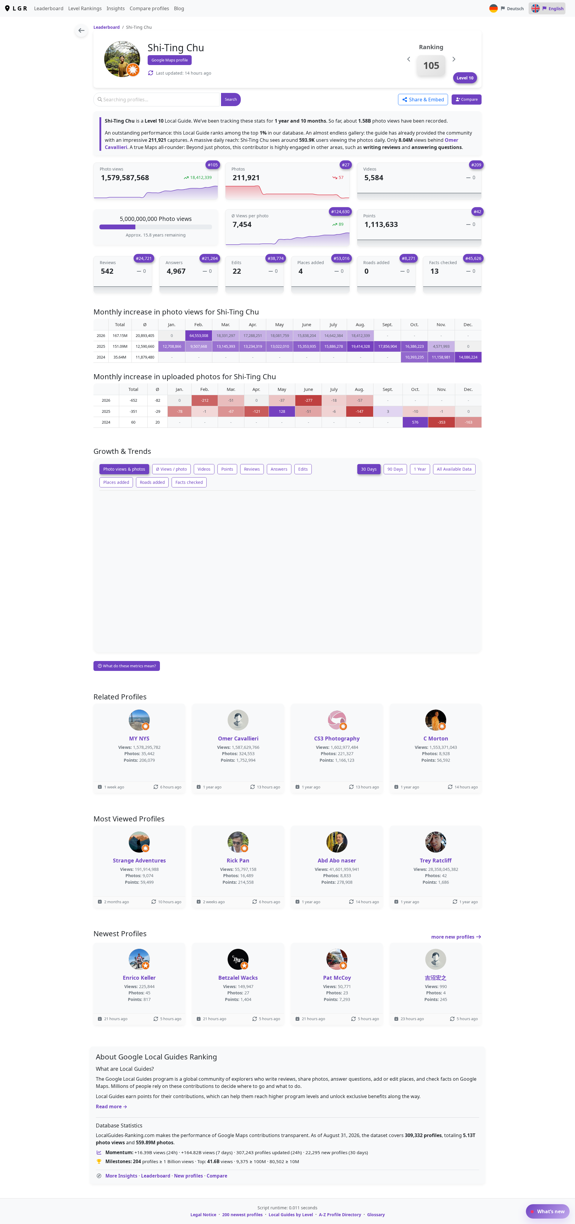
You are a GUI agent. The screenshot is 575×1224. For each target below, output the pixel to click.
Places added (116, 482)
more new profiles (453, 937)
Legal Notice (203, 1214)
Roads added (152, 482)
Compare (217, 1176)
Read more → (111, 1106)
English (556, 8)
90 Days (395, 469)
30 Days (369, 469)
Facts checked (189, 482)
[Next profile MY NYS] (453, 59)
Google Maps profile (170, 60)
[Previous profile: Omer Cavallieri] (409, 59)
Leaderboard (48, 8)
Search (231, 99)
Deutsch (515, 8)
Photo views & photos (124, 469)
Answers (279, 469)
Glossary (376, 1214)
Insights (116, 8)
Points (227, 469)
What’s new (550, 1211)
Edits (303, 469)
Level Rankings (85, 8)
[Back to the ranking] (81, 30)
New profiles (188, 1176)
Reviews (252, 469)
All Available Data (454, 469)
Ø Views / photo (171, 469)
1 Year (420, 469)
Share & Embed (426, 99)
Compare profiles (149, 8)
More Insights (121, 1176)
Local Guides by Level (291, 1214)
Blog (179, 8)
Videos (204, 469)
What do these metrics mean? (129, 666)
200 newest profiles (242, 1214)
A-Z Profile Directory (340, 1214)
